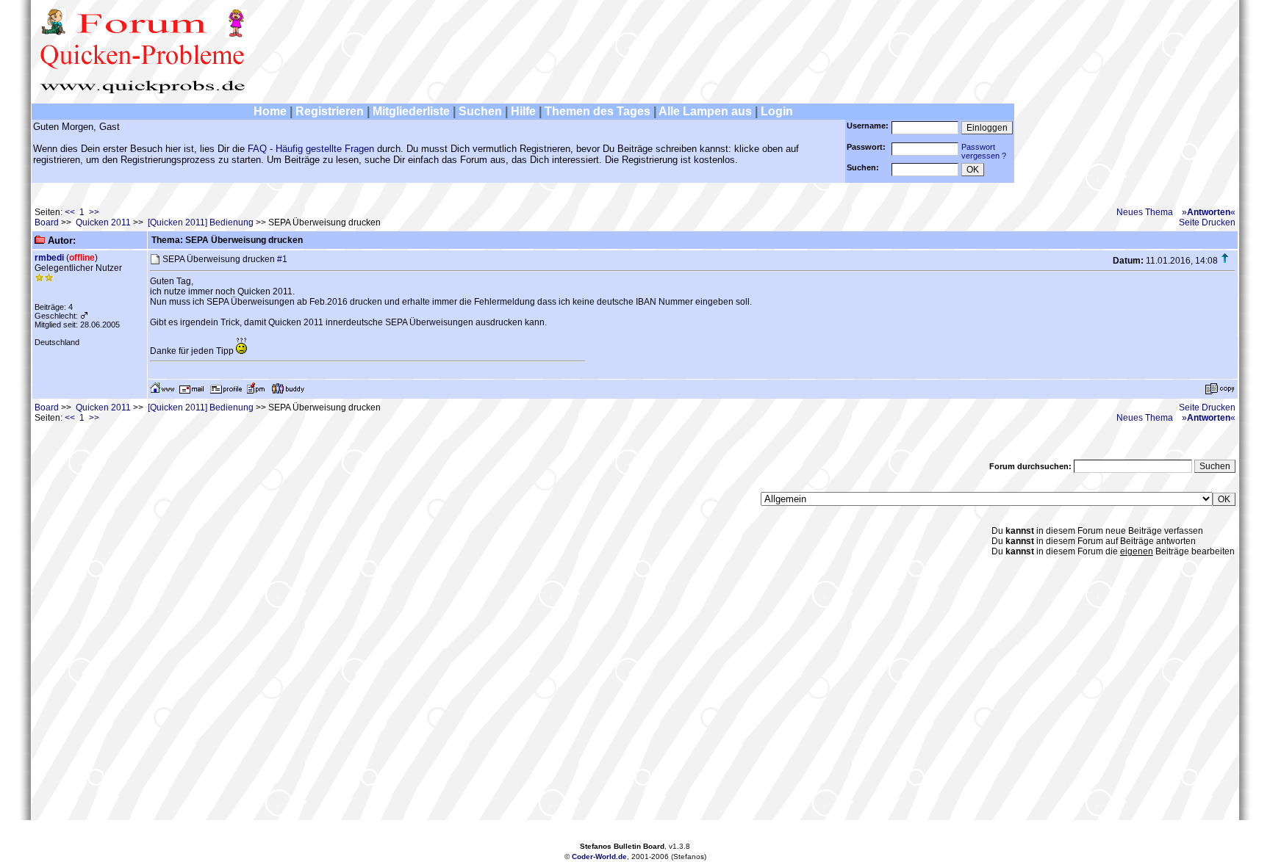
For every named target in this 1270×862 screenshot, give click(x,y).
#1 (282, 259)
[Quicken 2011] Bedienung (201, 222)
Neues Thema (1144, 212)
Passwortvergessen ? (983, 151)
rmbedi (49, 258)
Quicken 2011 (103, 222)
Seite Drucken (1207, 222)
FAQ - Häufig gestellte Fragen (311, 148)
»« (1208, 212)
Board (47, 222)
